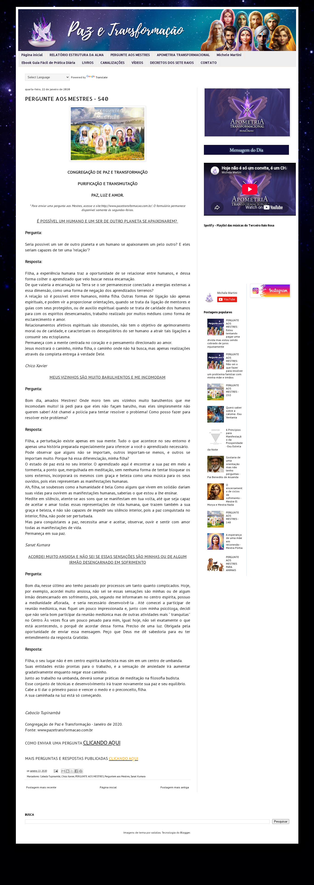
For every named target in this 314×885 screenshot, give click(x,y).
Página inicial (32, 55)
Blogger (185, 832)
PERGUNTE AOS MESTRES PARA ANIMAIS (232, 563)
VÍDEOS (137, 63)
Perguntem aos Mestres (117, 776)
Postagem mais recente (41, 787)
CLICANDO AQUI (101, 742)
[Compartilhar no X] (72, 771)
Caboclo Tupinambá (50, 776)
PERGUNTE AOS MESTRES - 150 (232, 390)
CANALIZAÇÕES (112, 63)
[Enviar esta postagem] (56, 770)
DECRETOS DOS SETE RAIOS (172, 63)
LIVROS (88, 63)
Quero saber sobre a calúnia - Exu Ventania (234, 412)
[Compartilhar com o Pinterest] (80, 771)
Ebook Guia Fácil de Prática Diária (48, 63)
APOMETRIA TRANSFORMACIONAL (183, 55)
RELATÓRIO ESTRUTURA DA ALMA (77, 55)
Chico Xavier (67, 776)
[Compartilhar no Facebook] (76, 771)
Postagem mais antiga (174, 787)
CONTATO (209, 63)
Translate (102, 77)
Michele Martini (229, 55)
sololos (156, 832)
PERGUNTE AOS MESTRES (130, 55)
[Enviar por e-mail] (63, 771)
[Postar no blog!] (67, 771)
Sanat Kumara (138, 776)
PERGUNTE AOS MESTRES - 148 (232, 517)
